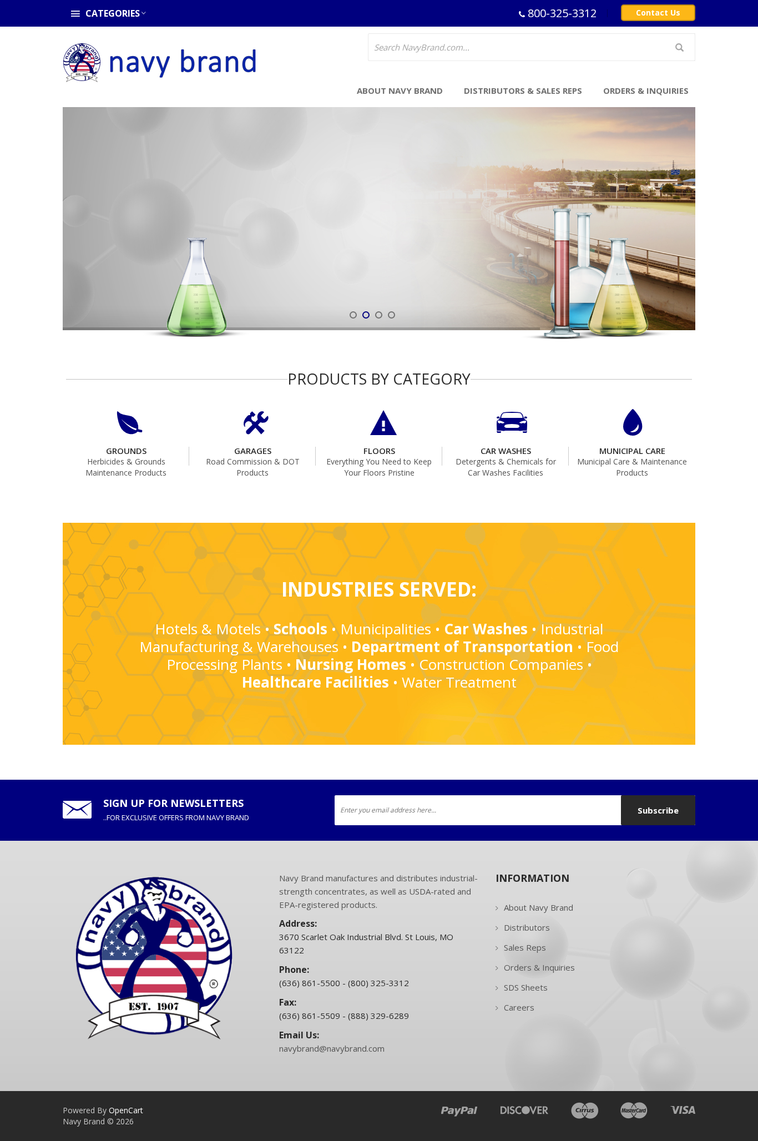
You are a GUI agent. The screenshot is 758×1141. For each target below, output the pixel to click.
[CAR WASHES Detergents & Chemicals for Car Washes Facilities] (505, 411)
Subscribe (658, 810)
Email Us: (302, 1035)
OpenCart (126, 1110)
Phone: (295, 969)
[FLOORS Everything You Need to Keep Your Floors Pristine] (379, 411)
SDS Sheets (526, 987)
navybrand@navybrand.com (332, 1048)
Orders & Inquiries (539, 967)
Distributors (527, 927)
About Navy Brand (538, 907)
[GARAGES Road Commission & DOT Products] (252, 411)
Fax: (289, 1002)
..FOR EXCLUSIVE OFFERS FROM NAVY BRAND (176, 817)
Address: (300, 923)
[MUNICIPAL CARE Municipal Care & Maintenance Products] (632, 411)
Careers (519, 1007)
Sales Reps (525, 947)
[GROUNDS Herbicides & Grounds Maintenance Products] (126, 411)
